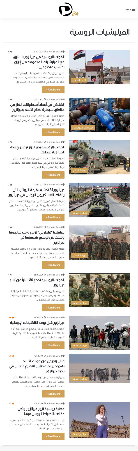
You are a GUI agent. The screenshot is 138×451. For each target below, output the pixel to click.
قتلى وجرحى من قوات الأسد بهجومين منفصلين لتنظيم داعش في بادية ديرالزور (37, 366)
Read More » (53, 89)
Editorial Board (54, 51)
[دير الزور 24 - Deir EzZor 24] (69, 9)
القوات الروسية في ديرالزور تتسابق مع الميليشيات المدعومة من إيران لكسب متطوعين (39, 62)
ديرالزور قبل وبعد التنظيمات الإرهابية (37, 323)
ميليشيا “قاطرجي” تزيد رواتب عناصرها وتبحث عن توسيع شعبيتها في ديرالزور (37, 237)
